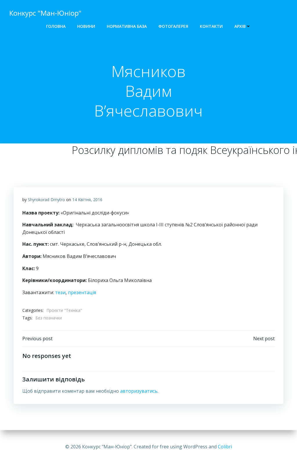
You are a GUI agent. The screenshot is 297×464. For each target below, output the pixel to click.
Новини (86, 26)
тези (60, 292)
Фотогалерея (173, 26)
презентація (82, 292)
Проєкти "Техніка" (64, 310)
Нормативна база (127, 26)
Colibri (225, 446)
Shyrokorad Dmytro (46, 199)
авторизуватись (138, 391)
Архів (240, 26)
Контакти (211, 26)
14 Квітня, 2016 (87, 199)
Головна (56, 26)
